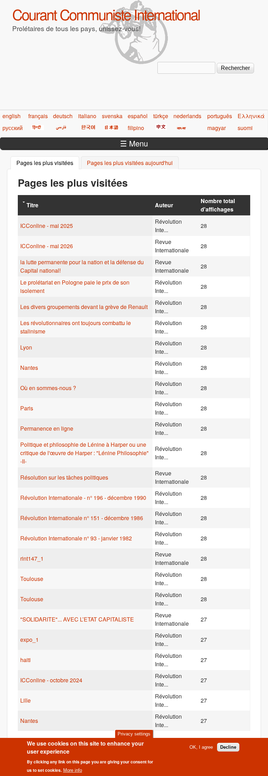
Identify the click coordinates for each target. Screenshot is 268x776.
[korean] (87, 128)
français (38, 116)
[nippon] (110, 128)
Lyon (26, 347)
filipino (136, 128)
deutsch (63, 116)
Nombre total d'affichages (218, 205)
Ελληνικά (251, 116)
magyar (216, 128)
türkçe (160, 116)
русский (12, 128)
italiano (87, 116)
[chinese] (160, 128)
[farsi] (60, 128)
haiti (25, 660)
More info (72, 770)
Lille (25, 700)
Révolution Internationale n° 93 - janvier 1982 (76, 538)
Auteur (164, 205)
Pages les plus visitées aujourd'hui (130, 163)
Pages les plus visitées (47, 163)
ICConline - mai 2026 (46, 246)
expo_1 (29, 639)
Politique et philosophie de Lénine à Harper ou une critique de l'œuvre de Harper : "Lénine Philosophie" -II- (84, 452)
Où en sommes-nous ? (48, 388)
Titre (32, 205)
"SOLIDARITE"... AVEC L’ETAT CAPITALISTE (77, 619)
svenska (112, 116)
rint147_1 (32, 558)
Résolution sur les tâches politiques (64, 477)
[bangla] (180, 128)
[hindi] (36, 128)
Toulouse (31, 579)
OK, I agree (201, 747)
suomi (245, 128)
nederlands (187, 116)
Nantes (29, 368)
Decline (228, 747)
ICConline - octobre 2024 (51, 680)
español (138, 116)
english (11, 116)
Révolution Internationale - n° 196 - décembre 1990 (83, 498)
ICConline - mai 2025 (46, 226)
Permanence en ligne (46, 428)
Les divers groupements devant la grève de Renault (84, 307)
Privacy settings (134, 734)
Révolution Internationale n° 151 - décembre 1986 (81, 518)
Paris (26, 408)
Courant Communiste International (106, 13)
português (219, 116)
